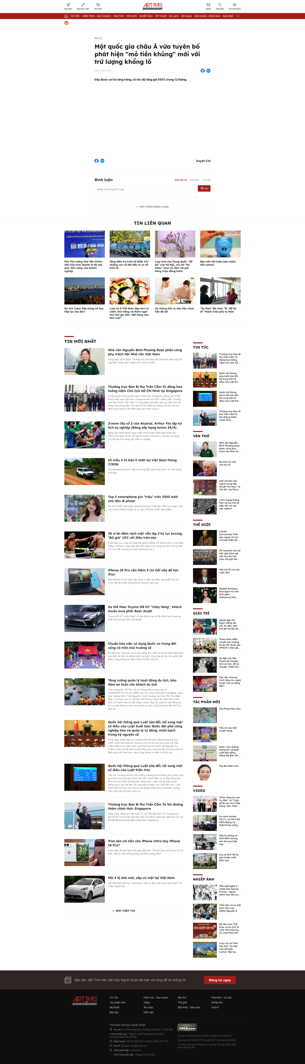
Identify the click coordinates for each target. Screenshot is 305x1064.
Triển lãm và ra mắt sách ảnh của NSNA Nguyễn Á (230, 908)
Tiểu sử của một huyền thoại (228, 729)
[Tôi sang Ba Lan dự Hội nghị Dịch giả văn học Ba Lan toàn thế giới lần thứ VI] (205, 556)
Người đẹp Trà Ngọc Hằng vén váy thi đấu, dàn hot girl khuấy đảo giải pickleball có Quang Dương (229, 627)
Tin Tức (75, 16)
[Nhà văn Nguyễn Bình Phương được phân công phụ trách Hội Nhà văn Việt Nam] (84, 361)
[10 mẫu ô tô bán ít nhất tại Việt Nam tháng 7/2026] (84, 471)
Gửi (206, 188)
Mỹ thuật (161, 16)
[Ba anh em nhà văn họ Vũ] (205, 468)
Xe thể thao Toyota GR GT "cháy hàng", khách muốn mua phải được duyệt (145, 609)
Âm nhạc (186, 16)
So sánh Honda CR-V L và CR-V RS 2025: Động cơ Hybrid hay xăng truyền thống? (229, 822)
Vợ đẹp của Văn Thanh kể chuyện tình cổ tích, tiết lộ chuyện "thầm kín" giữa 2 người (229, 664)
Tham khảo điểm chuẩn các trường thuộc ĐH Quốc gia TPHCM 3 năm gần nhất (229, 645)
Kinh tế (98, 38)
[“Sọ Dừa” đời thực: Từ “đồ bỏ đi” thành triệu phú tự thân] (220, 290)
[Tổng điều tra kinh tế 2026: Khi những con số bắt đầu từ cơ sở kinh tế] (130, 243)
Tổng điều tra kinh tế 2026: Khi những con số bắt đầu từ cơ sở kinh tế (129, 264)
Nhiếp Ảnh (146, 16)
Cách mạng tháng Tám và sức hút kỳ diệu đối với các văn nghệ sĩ (229, 504)
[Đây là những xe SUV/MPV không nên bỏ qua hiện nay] (205, 841)
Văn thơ (118, 16)
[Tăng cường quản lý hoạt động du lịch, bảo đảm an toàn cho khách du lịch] (84, 691)
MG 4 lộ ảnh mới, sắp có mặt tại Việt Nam (141, 878)
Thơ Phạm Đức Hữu (230, 708)
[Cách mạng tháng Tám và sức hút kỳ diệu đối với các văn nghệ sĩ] (205, 506)
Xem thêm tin (125, 910)
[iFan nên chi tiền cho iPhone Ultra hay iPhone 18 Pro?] (84, 852)
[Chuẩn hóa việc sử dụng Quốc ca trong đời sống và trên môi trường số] (84, 654)
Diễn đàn (149, 1012)
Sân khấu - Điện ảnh (207, 16)
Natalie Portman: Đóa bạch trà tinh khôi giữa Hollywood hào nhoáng (229, 594)
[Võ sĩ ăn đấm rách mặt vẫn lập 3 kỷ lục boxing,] (84, 544)
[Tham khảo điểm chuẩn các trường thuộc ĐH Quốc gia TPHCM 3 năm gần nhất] (205, 645)
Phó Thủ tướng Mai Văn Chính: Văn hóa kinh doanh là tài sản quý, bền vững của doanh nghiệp (83, 266)
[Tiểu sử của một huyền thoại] (205, 734)
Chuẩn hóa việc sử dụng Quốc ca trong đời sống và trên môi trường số (142, 646)
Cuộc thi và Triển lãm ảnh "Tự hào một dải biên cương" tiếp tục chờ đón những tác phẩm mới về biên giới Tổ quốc (229, 952)
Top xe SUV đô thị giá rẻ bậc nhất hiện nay (229, 857)
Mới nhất (194, 179)
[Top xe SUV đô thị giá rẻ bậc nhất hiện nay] (205, 860)
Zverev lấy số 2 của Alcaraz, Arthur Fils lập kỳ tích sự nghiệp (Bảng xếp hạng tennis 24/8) (145, 425)
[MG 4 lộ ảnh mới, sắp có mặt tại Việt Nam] (84, 889)
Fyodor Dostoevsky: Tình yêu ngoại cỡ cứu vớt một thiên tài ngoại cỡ (228, 537)
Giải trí (201, 613)
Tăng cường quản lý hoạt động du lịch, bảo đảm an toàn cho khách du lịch (142, 682)
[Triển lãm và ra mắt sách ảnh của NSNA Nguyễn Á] (205, 911)
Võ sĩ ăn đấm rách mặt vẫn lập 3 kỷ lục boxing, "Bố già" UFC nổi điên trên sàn (145, 535)
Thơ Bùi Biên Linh (229, 766)
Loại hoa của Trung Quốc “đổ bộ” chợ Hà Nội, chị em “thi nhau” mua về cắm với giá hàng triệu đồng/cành (173, 266)
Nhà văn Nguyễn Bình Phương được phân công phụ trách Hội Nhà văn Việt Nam (145, 352)
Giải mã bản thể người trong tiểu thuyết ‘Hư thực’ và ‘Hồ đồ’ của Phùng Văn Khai (229, 486)
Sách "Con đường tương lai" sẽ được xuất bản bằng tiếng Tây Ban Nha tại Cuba (229, 752)
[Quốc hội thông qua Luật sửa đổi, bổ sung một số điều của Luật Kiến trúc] (84, 776)
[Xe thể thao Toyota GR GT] (84, 618)
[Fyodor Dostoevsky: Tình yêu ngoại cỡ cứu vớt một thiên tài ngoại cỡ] (205, 537)
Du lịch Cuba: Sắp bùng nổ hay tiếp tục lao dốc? (84, 310)
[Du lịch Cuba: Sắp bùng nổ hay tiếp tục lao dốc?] (84, 290)
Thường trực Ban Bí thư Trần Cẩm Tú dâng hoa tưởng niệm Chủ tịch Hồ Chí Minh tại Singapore (145, 389)
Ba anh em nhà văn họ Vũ (227, 463)
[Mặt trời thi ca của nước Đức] (205, 575)
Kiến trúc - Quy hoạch (96, 16)
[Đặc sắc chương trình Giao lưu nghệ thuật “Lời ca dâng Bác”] (205, 683)
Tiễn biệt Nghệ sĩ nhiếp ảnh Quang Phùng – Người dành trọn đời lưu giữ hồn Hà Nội (228, 892)
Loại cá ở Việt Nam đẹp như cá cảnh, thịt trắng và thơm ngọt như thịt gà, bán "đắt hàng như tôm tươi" (129, 313)
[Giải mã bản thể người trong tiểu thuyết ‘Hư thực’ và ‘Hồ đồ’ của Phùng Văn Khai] (205, 487)
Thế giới (131, 16)
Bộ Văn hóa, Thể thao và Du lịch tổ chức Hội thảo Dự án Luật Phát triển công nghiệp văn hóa (229, 931)
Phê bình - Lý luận (221, 997)
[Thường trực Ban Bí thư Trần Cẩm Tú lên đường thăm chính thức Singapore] (84, 815)
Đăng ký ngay (220, 980)
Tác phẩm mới (206, 702)
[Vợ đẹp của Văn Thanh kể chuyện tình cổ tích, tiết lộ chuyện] (205, 664)
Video (199, 790)
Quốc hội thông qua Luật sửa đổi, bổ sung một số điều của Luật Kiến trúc (145, 768)
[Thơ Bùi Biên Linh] (205, 772)
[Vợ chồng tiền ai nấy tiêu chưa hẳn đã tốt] (175, 290)
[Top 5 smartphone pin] (84, 508)
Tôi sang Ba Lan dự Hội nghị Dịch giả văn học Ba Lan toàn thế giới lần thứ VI (229, 556)
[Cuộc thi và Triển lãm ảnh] (205, 949)
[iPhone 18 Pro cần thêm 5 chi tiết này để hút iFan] (84, 581)
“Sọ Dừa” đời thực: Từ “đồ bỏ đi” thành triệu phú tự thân (218, 310)
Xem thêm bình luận (154, 206)
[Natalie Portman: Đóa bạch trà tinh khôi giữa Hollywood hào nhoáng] (205, 594)
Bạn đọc (228, 16)
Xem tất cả (181, 179)
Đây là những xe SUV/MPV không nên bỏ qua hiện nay (228, 840)
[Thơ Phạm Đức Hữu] (205, 715)
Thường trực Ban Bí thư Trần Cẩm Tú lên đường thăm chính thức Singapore (145, 806)
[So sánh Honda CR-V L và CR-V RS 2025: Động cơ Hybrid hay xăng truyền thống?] (205, 822)
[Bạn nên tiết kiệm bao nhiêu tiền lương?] (220, 243)
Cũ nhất (206, 179)
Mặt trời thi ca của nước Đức (229, 571)
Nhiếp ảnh (203, 879)
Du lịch (174, 16)
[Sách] (205, 753)
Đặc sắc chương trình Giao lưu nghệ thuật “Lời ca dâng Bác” (230, 681)
